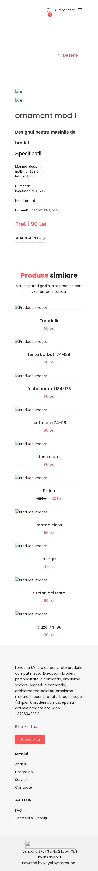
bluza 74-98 (49, 627)
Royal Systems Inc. (59, 862)
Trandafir (49, 321)
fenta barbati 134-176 (49, 389)
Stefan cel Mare (49, 593)
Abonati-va (30, 739)
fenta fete (49, 457)
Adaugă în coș (30, 237)
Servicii (21, 779)
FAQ (18, 810)
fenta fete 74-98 (49, 423)
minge (49, 559)
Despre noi (24, 771)
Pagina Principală (37, 55)
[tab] (19, 101)
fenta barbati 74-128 (49, 354)
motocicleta (49, 525)
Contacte (23, 787)
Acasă (20, 764)
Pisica (49, 491)
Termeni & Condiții (31, 818)
